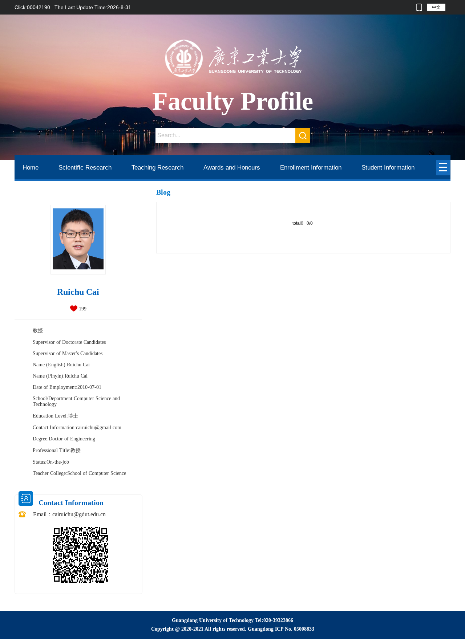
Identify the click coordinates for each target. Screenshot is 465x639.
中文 (436, 7)
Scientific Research (85, 167)
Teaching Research (157, 167)
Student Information (388, 167)
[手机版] (419, 7)
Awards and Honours (231, 167)
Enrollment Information (310, 167)
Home (31, 167)
